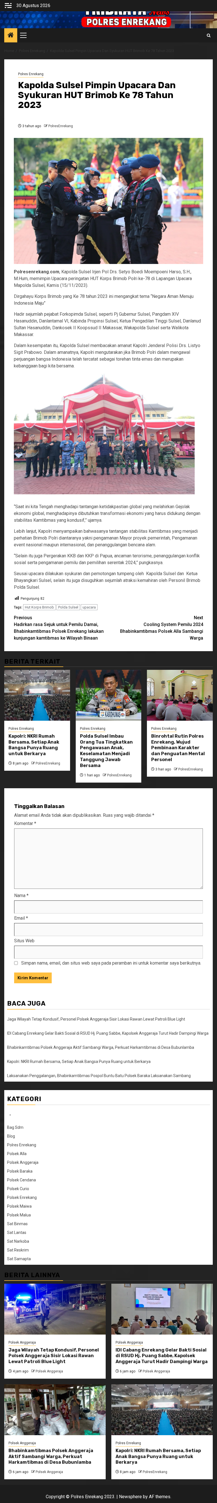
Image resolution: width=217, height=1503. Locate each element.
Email (21, 918)
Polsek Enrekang (22, 1197)
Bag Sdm (15, 1127)
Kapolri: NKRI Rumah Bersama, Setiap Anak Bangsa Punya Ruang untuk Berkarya (33, 744)
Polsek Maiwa (19, 1206)
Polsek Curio (18, 1188)
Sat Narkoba (18, 1241)
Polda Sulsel (68, 607)
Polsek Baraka (19, 1171)
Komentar (25, 823)
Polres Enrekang (31, 74)
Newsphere (130, 1496)
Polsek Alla (17, 1153)
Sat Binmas (17, 1224)
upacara (89, 607)
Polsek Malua (19, 1215)
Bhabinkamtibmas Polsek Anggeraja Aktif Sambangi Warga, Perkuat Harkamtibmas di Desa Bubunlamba (100, 1047)
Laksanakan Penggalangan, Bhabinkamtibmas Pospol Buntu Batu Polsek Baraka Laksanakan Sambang (99, 1075)
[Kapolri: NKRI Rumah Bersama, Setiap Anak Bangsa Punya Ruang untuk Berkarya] (37, 695)
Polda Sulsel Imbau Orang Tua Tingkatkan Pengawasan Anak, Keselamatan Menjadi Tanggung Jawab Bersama (106, 750)
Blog (11, 1136)
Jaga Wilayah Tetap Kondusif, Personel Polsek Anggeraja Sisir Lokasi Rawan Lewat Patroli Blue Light (96, 1019)
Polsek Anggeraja (22, 1162)
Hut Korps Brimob (39, 607)
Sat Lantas (16, 1232)
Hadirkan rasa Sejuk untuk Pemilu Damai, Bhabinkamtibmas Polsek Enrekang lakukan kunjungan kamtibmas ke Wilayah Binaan (59, 628)
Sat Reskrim (18, 1250)
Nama (21, 895)
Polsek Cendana (21, 1180)
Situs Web (24, 940)
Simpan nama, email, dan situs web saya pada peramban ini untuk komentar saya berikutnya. (111, 963)
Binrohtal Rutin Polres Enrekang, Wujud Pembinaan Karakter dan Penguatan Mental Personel (178, 747)
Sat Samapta (19, 1259)
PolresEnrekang (60, 126)
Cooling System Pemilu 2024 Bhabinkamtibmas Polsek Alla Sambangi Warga (161, 628)
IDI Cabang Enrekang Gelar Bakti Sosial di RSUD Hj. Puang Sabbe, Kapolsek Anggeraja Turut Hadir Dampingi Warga (108, 1033)
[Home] (11, 36)
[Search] (208, 35)
